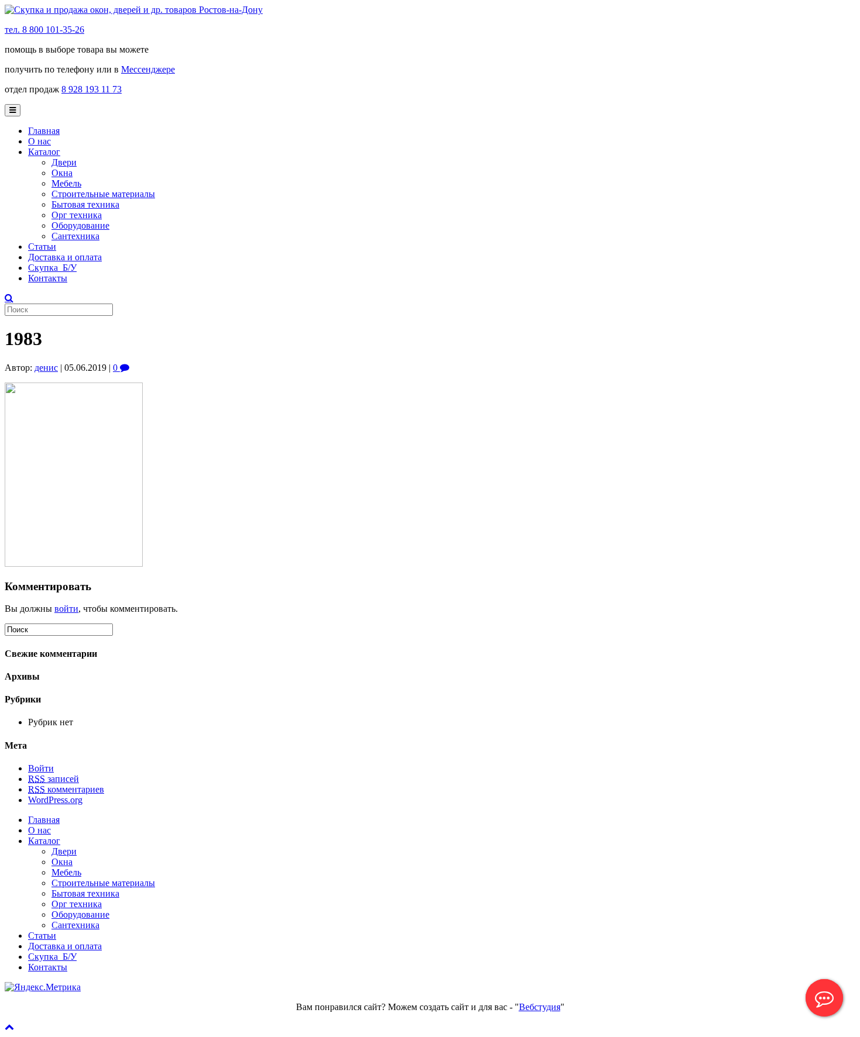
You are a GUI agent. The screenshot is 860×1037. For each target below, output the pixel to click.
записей (53, 779)
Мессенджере (148, 69)
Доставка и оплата (65, 257)
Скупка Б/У (52, 268)
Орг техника (76, 215)
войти (66, 609)
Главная (44, 131)
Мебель (66, 183)
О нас (39, 141)
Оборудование (80, 225)
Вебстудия (539, 1007)
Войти (41, 768)
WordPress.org (55, 800)
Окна (62, 173)
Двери (64, 162)
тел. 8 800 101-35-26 (44, 30)
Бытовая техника (85, 204)
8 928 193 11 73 (91, 89)
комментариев (66, 789)
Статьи (42, 247)
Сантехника (75, 236)
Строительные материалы (103, 194)
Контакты (47, 278)
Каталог (44, 152)
